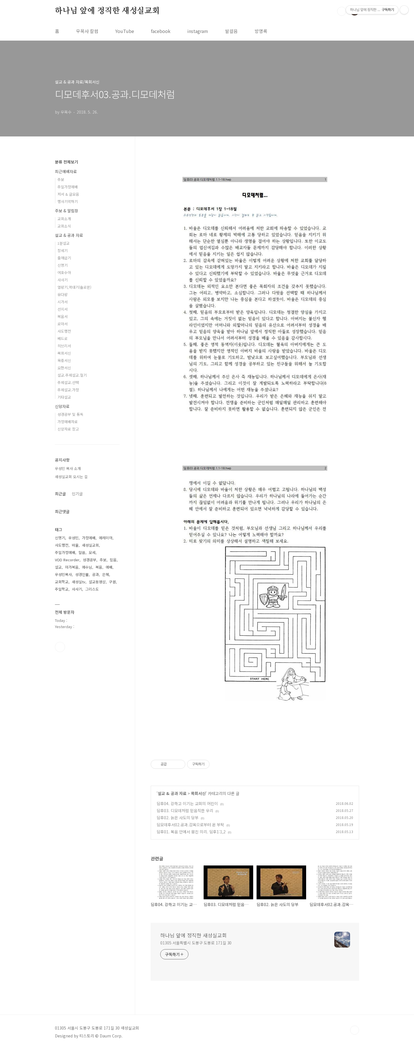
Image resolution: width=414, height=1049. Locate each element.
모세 (92, 552)
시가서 (62, 301)
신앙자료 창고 (68, 429)
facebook (160, 31)
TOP (354, 1030)
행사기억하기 (67, 201)
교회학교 (61, 581)
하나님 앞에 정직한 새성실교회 (107, 11)
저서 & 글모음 (68, 194)
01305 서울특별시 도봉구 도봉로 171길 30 (196, 943)
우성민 (73, 537)
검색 (341, 11)
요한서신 (64, 367)
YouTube (124, 31)
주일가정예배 (67, 186)
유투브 (60, 647)
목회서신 (198, 793)
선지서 (62, 309)
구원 (112, 581)
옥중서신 (64, 360)
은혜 (105, 574)
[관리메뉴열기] (404, 10)
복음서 (62, 316)
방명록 (261, 31)
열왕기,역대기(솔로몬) (74, 287)
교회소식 (64, 226)
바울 (75, 545)
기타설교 (64, 397)
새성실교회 (90, 545)
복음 (98, 567)
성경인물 (82, 574)
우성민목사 (63, 574)
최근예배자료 (66, 171)
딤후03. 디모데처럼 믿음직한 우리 (185, 810)
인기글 (77, 493)
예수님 (87, 567)
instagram (197, 31)
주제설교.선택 (68, 382)
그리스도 (92, 589)
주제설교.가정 (68, 389)
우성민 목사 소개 (68, 468)
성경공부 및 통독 (70, 414)
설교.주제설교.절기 (72, 375)
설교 (58, 567)
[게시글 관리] (178, 764)
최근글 (60, 493)
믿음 (113, 559)
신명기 (62, 265)
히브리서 (64, 345)
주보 (60, 179)
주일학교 (61, 589)
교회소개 (64, 218)
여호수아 (64, 272)
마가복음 (72, 567)
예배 (109, 567)
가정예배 (88, 537)
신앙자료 (62, 406)
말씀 (82, 552)
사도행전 (64, 331)
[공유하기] (171, 764)
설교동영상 (97, 581)
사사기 (62, 279)
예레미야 (105, 537)
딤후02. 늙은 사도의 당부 (178, 817)
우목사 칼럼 (87, 31)
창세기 (62, 250)
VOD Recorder (67, 559)
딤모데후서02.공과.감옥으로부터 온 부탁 (190, 824)
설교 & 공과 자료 (172, 793)
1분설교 (63, 243)
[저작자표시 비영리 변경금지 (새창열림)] (217, 764)
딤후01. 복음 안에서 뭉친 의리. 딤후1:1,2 (191, 831)
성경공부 (89, 559)
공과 (95, 574)
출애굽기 (64, 257)
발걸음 (231, 31)
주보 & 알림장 (66, 210)
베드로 (62, 338)
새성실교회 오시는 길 (71, 476)
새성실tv (78, 581)
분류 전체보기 (66, 162)
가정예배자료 (67, 421)
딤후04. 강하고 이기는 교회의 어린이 (187, 803)
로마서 (62, 323)
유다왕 (62, 294)
